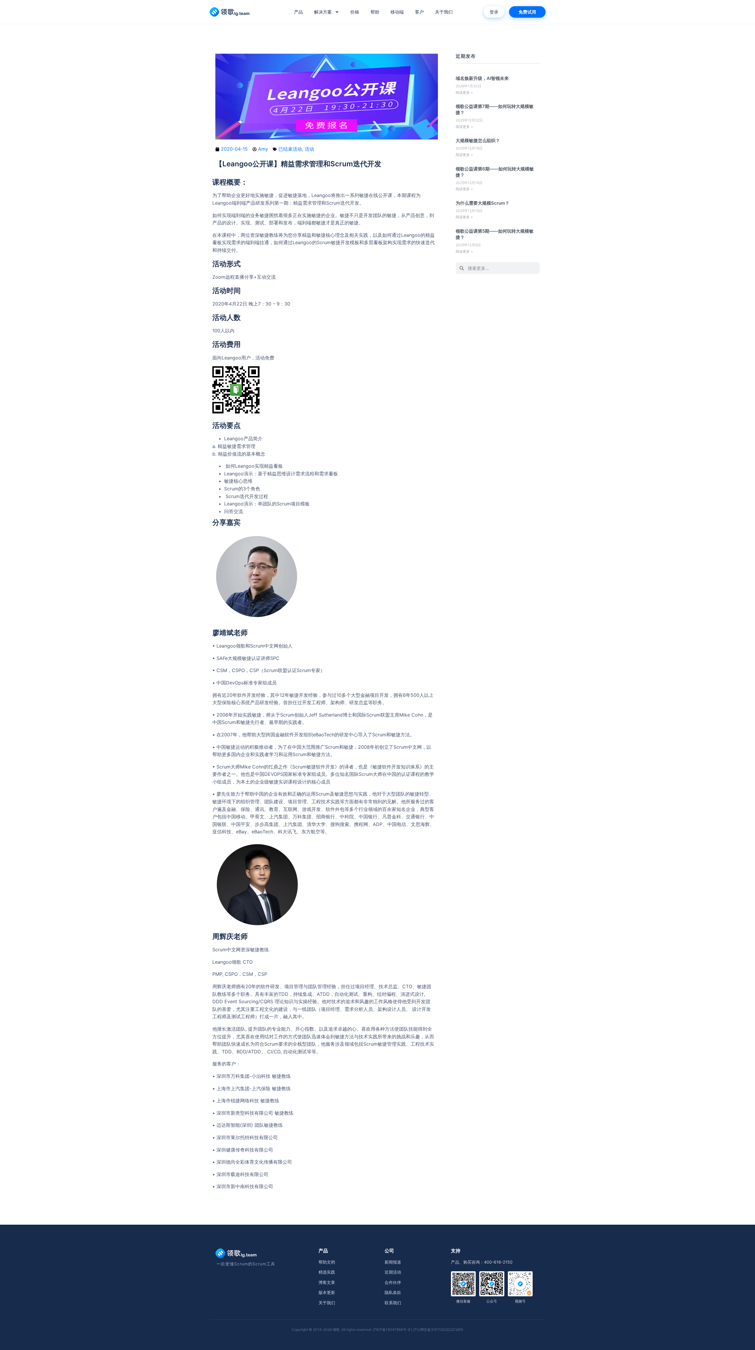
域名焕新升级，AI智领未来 (482, 78)
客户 (419, 12)
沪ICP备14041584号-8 (391, 1329)
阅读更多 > (464, 92)
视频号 (520, 1301)
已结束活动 (290, 149)
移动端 (397, 12)
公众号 (491, 1301)
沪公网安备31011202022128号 (438, 1329)
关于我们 (444, 12)
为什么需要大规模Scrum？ (482, 203)
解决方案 (323, 12)
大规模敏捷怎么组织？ (478, 140)
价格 (354, 12)
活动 (309, 149)
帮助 (374, 12)
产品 (298, 12)
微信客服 (463, 1301)
